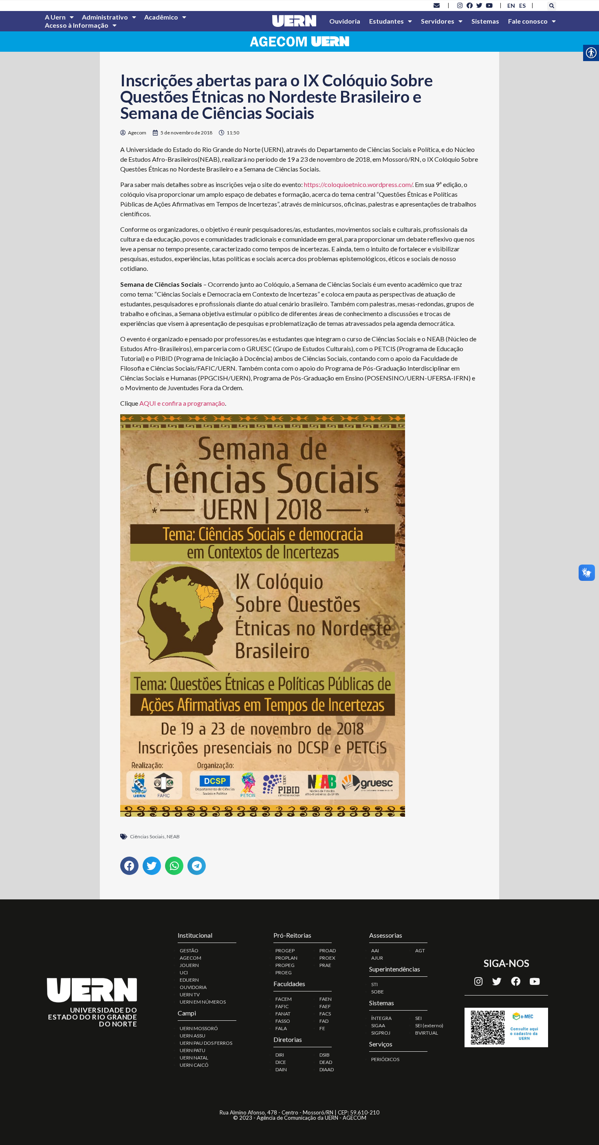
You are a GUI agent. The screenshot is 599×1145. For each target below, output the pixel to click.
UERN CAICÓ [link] (194, 1065)
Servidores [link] (437, 21)
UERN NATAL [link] (194, 1058)
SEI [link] (418, 1018)
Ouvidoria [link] (344, 21)
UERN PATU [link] (192, 1050)
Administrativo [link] (105, 17)
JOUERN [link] (189, 965)
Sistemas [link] (485, 21)
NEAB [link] (173, 836)
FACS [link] (325, 1014)
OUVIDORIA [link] (193, 987)
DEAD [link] (325, 1062)
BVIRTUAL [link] (426, 1033)
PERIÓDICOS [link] (385, 1059)
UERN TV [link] (190, 994)
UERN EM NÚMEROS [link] (203, 1002)
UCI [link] (184, 972)
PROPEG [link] (285, 965)
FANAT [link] (283, 1014)
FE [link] (322, 1028)
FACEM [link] (283, 999)
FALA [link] (281, 1028)
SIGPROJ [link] (380, 1033)
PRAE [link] (325, 965)
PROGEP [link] (285, 950)
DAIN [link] (281, 1069)
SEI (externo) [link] (429, 1025)
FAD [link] (323, 1021)
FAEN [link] (325, 999)
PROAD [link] (327, 950)
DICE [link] (280, 1062)
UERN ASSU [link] (192, 1036)
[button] (551, 6)
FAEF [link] (325, 1006)
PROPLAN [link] (286, 958)
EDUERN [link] (189, 980)
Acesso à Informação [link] (76, 25)
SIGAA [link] (378, 1025)
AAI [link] (375, 950)
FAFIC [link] (281, 1006)
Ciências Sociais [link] (147, 836)
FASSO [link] (282, 1021)
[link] (437, 5)
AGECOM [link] (190, 958)
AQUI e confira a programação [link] (182, 403)
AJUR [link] (377, 958)
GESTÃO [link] (189, 950)
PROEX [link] (327, 958)
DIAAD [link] (326, 1069)
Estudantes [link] (386, 21)
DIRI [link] (279, 1055)
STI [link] (374, 984)
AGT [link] (420, 950)
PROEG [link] (283, 972)
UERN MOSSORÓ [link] (199, 1028)
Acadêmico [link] (161, 17)
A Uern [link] (55, 17)
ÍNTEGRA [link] (381, 1018)
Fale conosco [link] (528, 21)
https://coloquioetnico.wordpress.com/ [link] (358, 184)
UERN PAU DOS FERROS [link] (206, 1043)
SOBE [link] (377, 992)
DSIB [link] (324, 1055)
